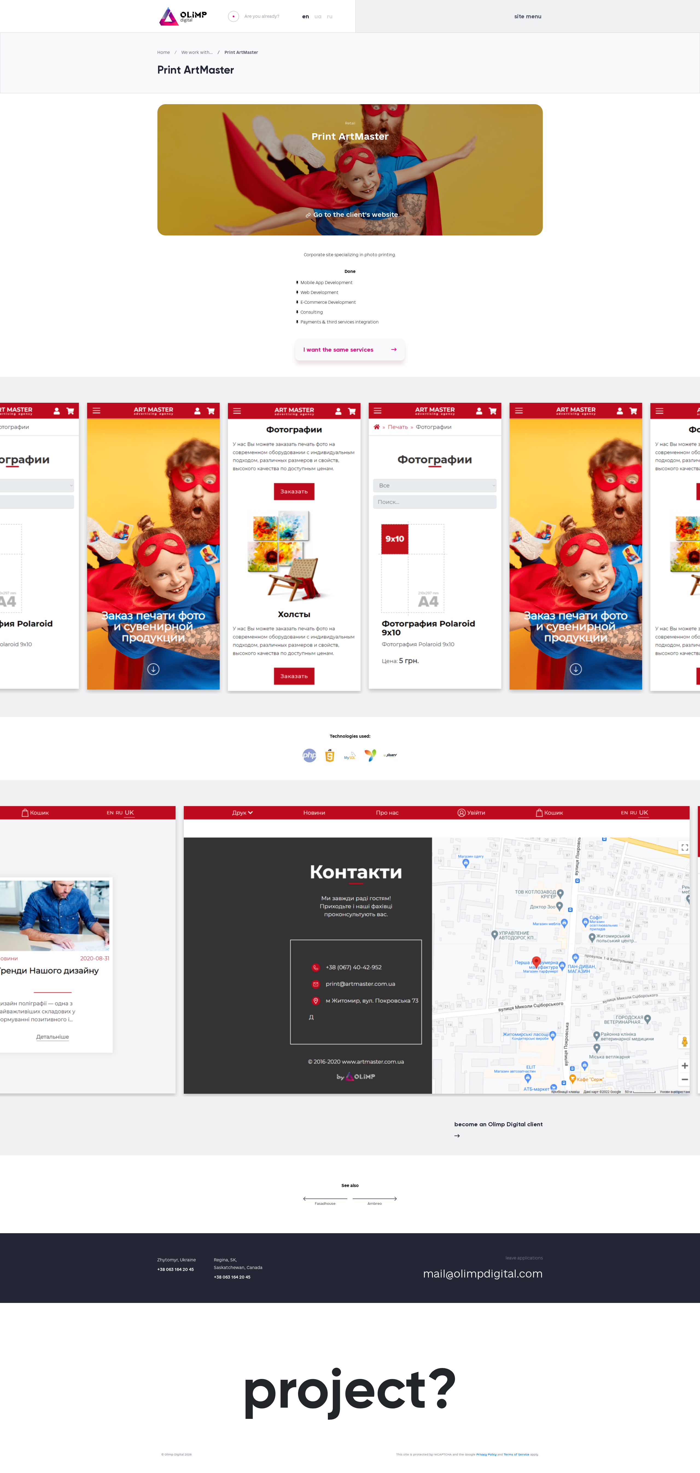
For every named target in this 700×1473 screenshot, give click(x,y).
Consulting (312, 312)
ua (318, 16)
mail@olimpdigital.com (483, 1273)
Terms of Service (516, 1454)
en (305, 16)
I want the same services (338, 349)
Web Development (320, 292)
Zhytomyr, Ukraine (176, 1260)
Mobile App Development (327, 282)
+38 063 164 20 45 (175, 1269)
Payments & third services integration (340, 322)
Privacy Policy (486, 1454)
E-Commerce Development (328, 302)
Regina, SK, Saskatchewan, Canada (238, 1264)
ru (329, 16)
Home (163, 52)
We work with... (197, 52)
